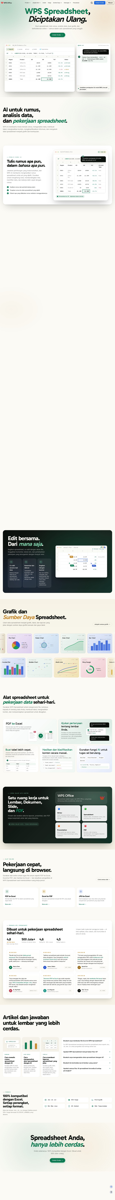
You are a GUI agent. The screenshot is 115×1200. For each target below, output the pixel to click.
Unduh (44, 2)
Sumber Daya (56, 2)
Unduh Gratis (56, 35)
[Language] (92, 3)
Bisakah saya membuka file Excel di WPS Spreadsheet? (82, 1041)
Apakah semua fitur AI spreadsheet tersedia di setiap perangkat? (82, 1069)
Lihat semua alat (103, 879)
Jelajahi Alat (36, 2)
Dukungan (66, 2)
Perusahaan (76, 2)
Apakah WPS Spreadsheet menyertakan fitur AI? (80, 1052)
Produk (27, 2)
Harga (49, 2)
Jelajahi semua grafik (101, 624)
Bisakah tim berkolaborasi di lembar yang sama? (80, 1063)
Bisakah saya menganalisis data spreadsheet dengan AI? (83, 1057)
